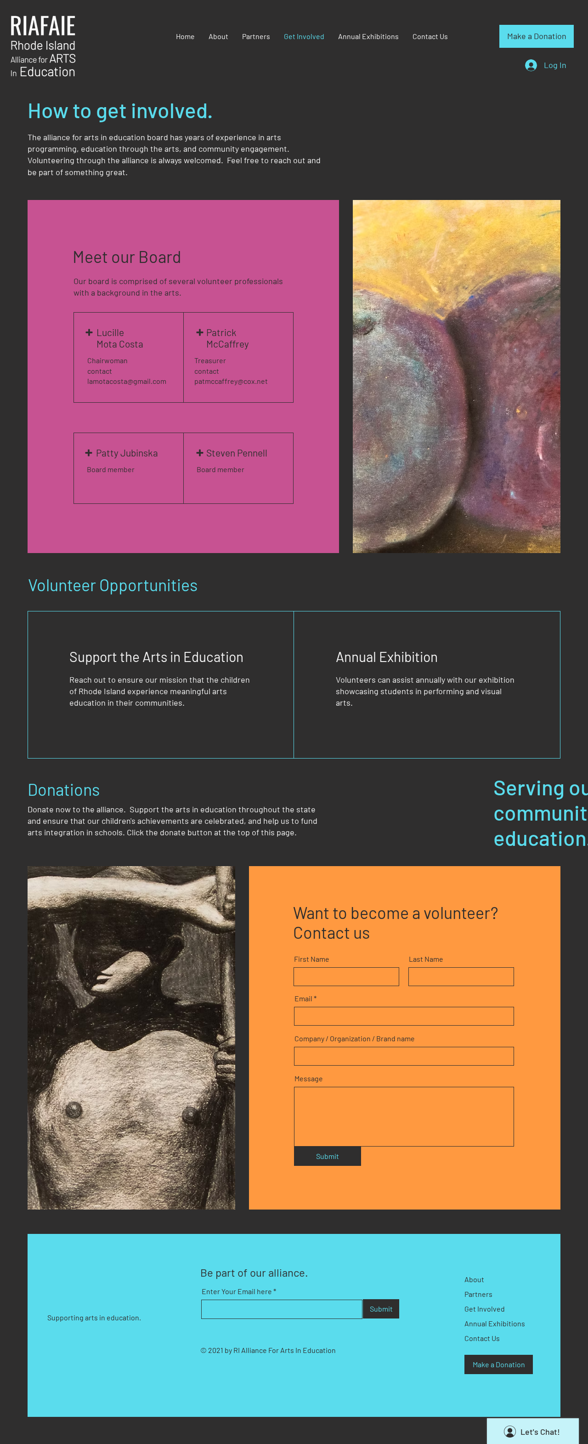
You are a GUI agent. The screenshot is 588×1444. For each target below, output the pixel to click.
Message (308, 1078)
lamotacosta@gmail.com (126, 381)
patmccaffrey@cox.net (231, 381)
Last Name (426, 959)
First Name (311, 959)
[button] (536, 36)
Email (303, 998)
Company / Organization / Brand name (354, 1038)
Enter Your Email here (237, 1291)
